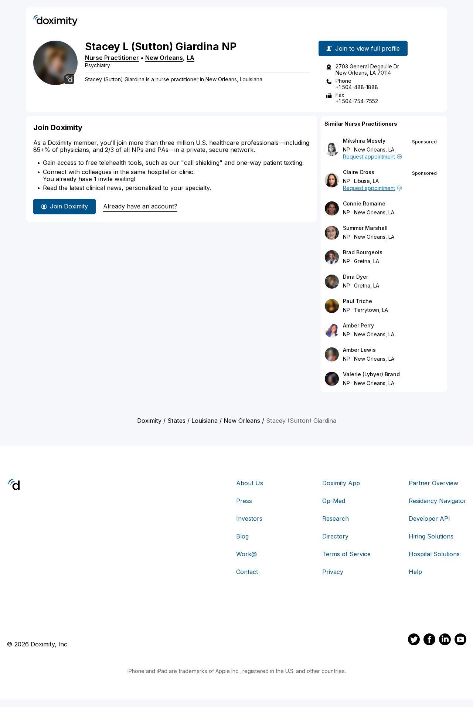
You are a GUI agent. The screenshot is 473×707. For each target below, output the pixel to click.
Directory (335, 536)
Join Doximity (69, 206)
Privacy (332, 571)
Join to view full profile (367, 48)
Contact (247, 571)
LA (190, 57)
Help (415, 571)
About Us (249, 483)
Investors (249, 518)
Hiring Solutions (431, 536)
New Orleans (164, 57)
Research (335, 518)
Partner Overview (433, 483)
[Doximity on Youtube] (460, 640)
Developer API (429, 518)
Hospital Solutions (434, 554)
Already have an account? (140, 206)
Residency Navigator (437, 500)
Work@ (246, 554)
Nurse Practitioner (112, 57)
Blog (242, 536)
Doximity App (341, 483)
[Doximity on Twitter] (414, 640)
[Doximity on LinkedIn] (445, 640)
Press (244, 500)
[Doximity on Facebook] (429, 640)
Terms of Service (346, 554)
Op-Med (333, 500)
